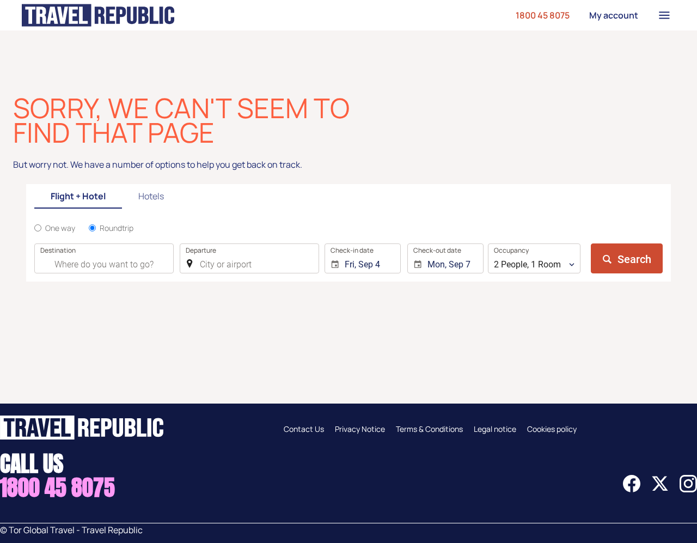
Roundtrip (116, 228)
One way (60, 228)
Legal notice (495, 429)
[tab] (78, 197)
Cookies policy (552, 429)
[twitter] (660, 489)
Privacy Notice (360, 429)
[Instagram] (688, 489)
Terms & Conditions (429, 429)
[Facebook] (631, 489)
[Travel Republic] (98, 15)
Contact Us (304, 429)
